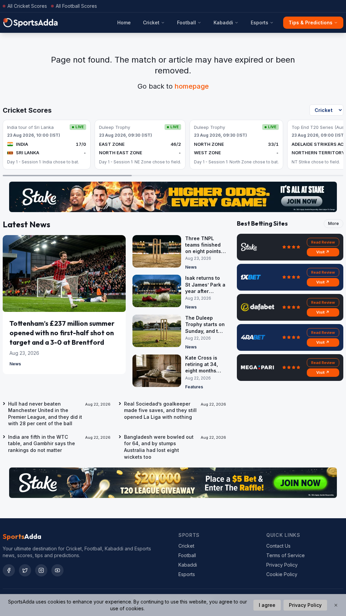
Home (124, 22)
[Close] (336, 605)
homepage (192, 86)
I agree (267, 605)
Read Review (323, 242)
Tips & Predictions (310, 22)
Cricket (151, 22)
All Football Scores (76, 6)
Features (194, 386)
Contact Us (278, 546)
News (15, 363)
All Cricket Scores (27, 6)
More (333, 223)
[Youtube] (57, 570)
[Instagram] (41, 570)
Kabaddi (223, 22)
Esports (259, 22)
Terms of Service (285, 555)
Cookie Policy (281, 574)
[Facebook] (9, 570)
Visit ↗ (322, 252)
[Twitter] (25, 570)
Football (186, 22)
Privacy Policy (282, 565)
